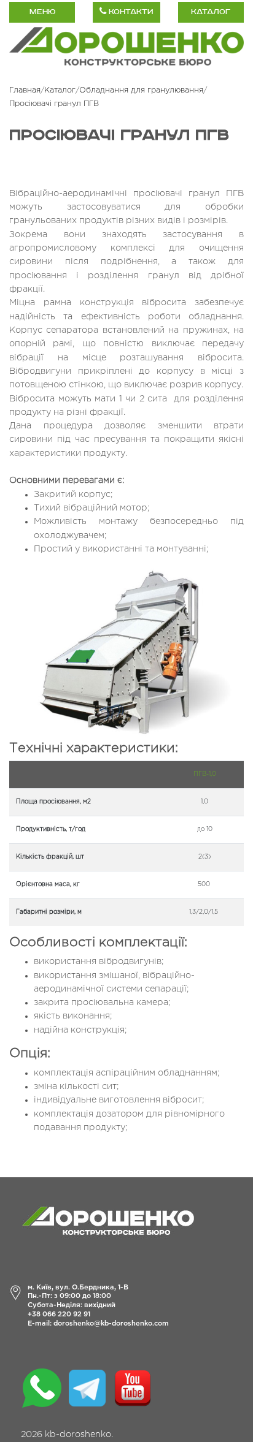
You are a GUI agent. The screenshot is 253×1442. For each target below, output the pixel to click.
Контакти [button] (129, 12)
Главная (25, 90)
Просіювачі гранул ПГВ (54, 104)
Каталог (210, 12)
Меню (42, 12)
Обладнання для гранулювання (141, 90)
